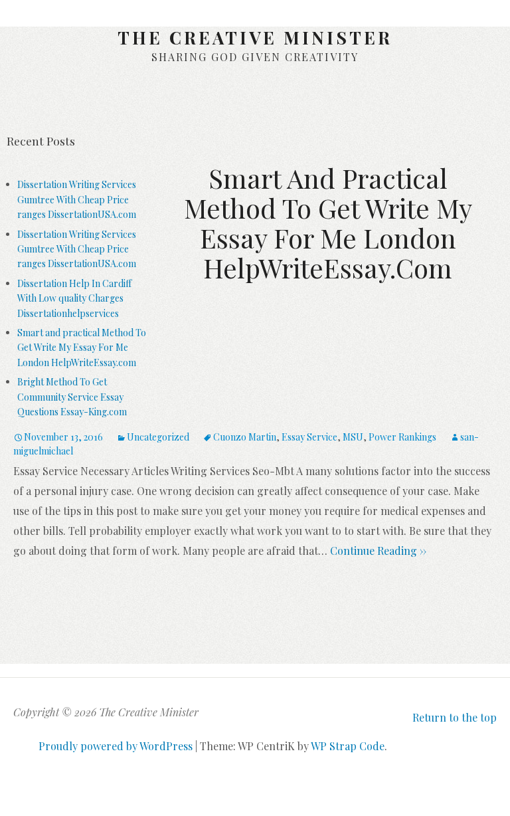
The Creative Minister (255, 37)
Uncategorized (158, 437)
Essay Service (309, 437)
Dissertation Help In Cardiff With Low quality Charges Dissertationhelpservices (74, 298)
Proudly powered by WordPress (116, 746)
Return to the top (454, 717)
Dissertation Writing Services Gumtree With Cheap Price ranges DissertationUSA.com (76, 199)
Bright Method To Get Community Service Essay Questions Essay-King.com (72, 396)
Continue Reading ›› (376, 551)
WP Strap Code (347, 746)
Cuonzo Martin (244, 437)
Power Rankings (402, 437)
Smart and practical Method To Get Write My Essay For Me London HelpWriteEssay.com (81, 347)
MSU (353, 437)
